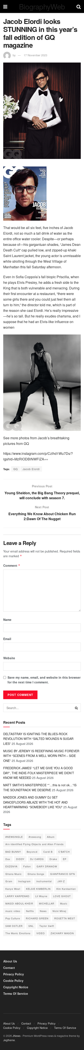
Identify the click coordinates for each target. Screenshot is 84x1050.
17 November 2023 (35, 55)
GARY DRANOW (47, 866)
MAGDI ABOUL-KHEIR (19, 903)
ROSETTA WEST (64, 918)
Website (9, 658)
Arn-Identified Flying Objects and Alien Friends (34, 844)
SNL (31, 926)
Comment (11, 565)
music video (12, 911)
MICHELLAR (46, 903)
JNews (16, 1035)
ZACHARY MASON (62, 933)
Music (63, 903)
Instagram (24, 881)
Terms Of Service (15, 993)
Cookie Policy (13, 980)
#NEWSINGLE (14, 836)
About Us (10, 961)
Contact (9, 967)
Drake (53, 859)
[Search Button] (76, 707)
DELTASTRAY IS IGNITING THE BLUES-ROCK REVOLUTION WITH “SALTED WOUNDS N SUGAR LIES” (38, 739)
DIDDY (20, 859)
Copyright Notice (15, 987)
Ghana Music (13, 874)
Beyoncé (32, 851)
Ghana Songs (36, 874)
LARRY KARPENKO (17, 896)
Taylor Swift (46, 926)
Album (50, 836)
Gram (8, 881)
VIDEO (40, 933)
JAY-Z (61, 881)
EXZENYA (11, 866)
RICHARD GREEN (37, 918)
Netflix (30, 911)
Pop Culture (12, 918)
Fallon (27, 866)
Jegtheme (9, 1040)
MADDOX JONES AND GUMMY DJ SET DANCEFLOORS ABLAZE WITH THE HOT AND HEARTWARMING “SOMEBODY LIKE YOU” (35, 802)
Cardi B (48, 851)
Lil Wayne (41, 896)
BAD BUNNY (13, 851)
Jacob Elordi (31, 469)
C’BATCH (64, 851)
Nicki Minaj (59, 911)
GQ (15, 469)
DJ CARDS (37, 859)
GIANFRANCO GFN (62, 874)
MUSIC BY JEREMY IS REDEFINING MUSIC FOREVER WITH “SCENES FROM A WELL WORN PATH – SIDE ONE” (41, 756)
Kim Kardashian (66, 888)
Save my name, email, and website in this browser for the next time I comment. (44, 679)
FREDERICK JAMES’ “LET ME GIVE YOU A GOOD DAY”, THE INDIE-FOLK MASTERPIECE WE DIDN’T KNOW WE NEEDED (38, 773)
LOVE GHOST (62, 896)
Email (7, 639)
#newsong (35, 836)
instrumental (44, 881)
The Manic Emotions (18, 933)
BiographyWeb (42, 6)
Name (7, 619)
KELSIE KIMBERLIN (38, 888)
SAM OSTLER (14, 926)
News (43, 911)
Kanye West (12, 888)
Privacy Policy (13, 974)
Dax (7, 859)
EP (64, 859)
